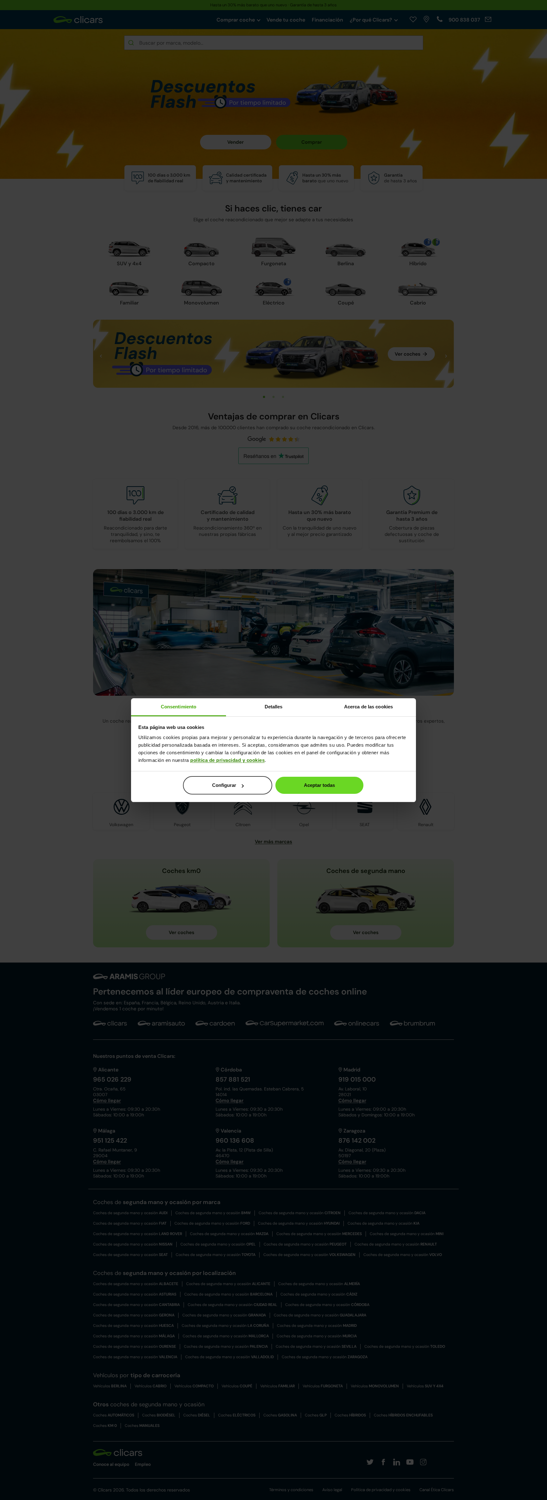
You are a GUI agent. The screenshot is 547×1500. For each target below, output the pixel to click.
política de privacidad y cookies (227, 760)
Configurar (224, 785)
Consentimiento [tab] (178, 706)
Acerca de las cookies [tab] (368, 706)
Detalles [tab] (274, 706)
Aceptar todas (319, 785)
